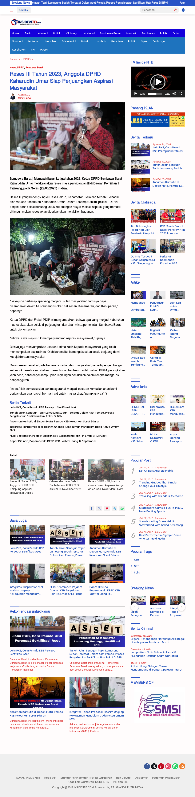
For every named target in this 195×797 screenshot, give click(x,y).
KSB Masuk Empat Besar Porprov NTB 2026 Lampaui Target (172, 229)
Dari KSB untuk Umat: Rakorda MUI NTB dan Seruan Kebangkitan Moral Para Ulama (177, 306)
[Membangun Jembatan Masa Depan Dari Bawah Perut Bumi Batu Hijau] (138, 295)
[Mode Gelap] (183, 10)
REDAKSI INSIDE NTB (27, 777)
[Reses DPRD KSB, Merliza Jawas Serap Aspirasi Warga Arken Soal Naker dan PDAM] (106, 469)
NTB (136, 566)
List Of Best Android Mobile (156, 470)
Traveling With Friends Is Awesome (161, 496)
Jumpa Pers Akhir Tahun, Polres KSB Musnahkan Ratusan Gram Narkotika (154, 654)
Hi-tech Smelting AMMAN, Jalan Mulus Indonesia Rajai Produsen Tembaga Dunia (138, 334)
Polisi (137, 572)
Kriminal (43, 33)
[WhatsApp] (175, 766)
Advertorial (69, 41)
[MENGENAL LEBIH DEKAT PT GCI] (138, 399)
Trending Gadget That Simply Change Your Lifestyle (158, 484)
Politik (57, 33)
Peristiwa (117, 41)
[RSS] (182, 766)
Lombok (131, 33)
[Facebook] (147, 766)
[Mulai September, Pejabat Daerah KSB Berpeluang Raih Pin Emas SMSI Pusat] (67, 573)
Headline (51, 41)
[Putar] (135, 94)
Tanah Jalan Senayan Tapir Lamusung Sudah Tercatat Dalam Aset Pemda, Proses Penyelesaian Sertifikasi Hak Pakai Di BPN (62, 414)
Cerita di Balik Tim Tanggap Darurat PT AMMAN (157, 361)
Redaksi (23, 9)
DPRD (20, 67)
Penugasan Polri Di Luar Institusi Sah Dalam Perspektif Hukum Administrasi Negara (157, 306)
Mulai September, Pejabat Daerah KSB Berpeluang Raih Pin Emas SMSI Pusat (58, 436)
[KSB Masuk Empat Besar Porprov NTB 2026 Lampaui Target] (172, 216)
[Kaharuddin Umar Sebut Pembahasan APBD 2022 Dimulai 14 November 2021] (66, 469)
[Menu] (12, 10)
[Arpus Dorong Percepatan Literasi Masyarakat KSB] (177, 426)
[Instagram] (168, 766)
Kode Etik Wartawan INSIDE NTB (88, 782)
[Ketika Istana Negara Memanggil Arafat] (177, 322)
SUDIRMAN (24, 95)
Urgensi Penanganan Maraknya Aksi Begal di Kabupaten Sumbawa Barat (157, 333)
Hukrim (85, 41)
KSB (136, 559)
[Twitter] (154, 766)
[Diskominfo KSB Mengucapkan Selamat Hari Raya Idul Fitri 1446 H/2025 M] (157, 399)
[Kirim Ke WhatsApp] (122, 508)
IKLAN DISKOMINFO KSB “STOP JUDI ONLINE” (157, 438)
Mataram (34, 41)
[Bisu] (174, 94)
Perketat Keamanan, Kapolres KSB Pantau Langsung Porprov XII (171, 260)
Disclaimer (141, 777)
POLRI (44, 49)
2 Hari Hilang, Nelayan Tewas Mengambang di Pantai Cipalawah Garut (156, 667)
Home (15, 33)
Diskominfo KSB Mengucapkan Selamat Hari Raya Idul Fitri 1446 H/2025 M (157, 410)
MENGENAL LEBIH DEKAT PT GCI (138, 410)
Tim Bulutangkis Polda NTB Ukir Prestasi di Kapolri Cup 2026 (142, 229)
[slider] (155, 94)
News (13, 67)
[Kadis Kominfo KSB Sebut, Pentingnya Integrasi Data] (138, 426)
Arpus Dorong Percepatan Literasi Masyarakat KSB (177, 438)
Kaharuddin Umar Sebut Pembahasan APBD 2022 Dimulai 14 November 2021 (65, 485)
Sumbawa (148, 33)
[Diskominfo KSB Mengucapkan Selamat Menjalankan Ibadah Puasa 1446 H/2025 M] (177, 399)
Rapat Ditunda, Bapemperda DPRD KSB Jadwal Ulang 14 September (53, 441)
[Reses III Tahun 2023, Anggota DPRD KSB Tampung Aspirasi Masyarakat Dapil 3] (27, 469)
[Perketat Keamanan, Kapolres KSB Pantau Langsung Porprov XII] (172, 246)
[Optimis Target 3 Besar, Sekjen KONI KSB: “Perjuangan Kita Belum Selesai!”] (143, 246)
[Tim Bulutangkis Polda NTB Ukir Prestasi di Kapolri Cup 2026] (143, 216)
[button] (175, 10)
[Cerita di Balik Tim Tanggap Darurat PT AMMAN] (157, 350)
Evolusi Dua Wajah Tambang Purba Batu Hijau (138, 361)
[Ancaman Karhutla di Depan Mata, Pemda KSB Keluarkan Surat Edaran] (107, 534)
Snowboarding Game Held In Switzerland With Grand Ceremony (161, 523)
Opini (176, 33)
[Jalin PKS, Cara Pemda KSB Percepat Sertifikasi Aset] (27, 534)
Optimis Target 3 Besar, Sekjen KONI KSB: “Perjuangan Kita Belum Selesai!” (143, 260)
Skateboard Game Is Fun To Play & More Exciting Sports (161, 509)
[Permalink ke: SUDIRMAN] (13, 96)
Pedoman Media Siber (166, 777)
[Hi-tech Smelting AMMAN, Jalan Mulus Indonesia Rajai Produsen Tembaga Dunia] (138, 322)
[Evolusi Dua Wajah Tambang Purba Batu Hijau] (138, 350)
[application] (158, 82)
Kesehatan (19, 49)
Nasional (89, 33)
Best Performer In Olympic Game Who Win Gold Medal (160, 536)
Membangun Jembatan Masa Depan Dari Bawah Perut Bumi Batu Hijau (138, 306)
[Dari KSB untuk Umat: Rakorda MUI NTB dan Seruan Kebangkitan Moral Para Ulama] (177, 295)
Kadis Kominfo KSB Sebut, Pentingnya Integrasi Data (138, 438)
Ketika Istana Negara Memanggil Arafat (177, 334)
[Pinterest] (161, 766)
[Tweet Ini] (99, 508)
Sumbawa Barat (110, 33)
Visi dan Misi (120, 782)
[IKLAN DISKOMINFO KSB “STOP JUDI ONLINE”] (157, 426)
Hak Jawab (123, 777)
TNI (33, 49)
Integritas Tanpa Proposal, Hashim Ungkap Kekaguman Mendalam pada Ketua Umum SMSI (64, 428)
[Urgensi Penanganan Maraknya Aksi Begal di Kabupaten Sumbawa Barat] (157, 322)
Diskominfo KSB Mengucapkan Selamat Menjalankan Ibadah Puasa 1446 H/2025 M (177, 410)
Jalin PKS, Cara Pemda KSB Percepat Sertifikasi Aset (43, 407)
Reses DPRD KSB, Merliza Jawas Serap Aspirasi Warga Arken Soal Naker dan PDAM (106, 485)
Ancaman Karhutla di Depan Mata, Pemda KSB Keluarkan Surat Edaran (55, 421)
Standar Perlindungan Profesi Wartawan (86, 777)
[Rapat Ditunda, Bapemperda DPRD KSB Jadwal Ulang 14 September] (107, 573)
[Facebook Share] (91, 508)
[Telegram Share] (114, 508)
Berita (28, 33)
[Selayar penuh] (180, 94)
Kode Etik (50, 777)
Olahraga (72, 33)
